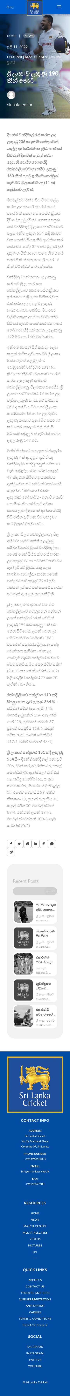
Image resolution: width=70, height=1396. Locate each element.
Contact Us (35, 1286)
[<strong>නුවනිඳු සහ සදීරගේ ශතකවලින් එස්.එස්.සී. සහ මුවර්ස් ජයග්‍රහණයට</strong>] (23, 990)
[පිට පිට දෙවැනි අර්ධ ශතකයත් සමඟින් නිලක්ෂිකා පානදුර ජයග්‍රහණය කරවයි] (23, 912)
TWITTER (35, 1359)
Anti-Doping (35, 1305)
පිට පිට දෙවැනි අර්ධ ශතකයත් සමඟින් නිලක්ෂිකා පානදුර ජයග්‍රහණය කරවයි (46, 907)
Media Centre (36, 57)
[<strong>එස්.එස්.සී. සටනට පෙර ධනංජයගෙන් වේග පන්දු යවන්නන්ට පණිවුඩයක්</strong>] (23, 1016)
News (35, 1219)
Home (35, 1213)
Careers (35, 1312)
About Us (35, 1280)
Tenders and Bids (35, 1292)
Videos (35, 1239)
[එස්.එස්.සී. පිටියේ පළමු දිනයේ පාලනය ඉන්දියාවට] (23, 964)
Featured (14, 57)
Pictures (35, 1245)
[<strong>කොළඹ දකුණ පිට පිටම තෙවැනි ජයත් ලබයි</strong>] (23, 938)
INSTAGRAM (35, 1353)
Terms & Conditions (35, 1318)
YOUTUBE (35, 1366)
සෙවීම (50, 891)
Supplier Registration (35, 1299)
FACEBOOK (35, 1346)
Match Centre (35, 1226)
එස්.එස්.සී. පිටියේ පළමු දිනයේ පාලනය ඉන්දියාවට (46, 959)
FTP (35, 1258)
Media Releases (35, 1232)
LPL (35, 1251)
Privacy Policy (35, 1325)
